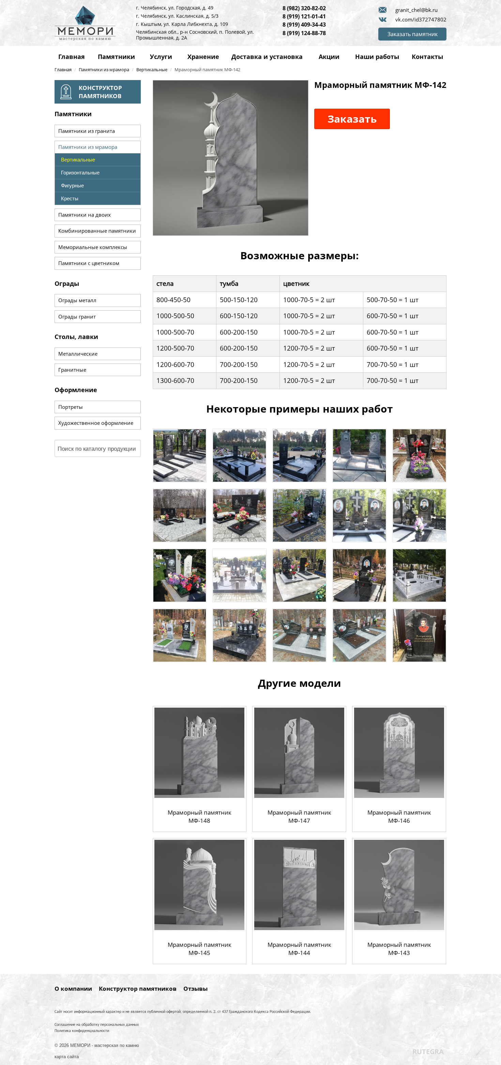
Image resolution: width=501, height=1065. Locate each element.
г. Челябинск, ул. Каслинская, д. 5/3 (177, 16)
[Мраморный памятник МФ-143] (399, 884)
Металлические (77, 353)
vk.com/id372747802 (420, 19)
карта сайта (67, 1056)
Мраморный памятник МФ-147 (299, 816)
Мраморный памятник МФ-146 (399, 816)
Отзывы (195, 988)
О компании (73, 988)
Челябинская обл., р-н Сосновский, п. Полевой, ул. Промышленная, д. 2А (195, 35)
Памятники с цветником (88, 263)
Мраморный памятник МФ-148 (199, 816)
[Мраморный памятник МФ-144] (299, 884)
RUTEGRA (428, 1051)
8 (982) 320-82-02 (304, 8)
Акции (329, 56)
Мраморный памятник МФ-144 (299, 949)
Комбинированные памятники (97, 230)
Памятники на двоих (84, 214)
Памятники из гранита (86, 130)
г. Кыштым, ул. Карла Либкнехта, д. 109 (182, 24)
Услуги (161, 56)
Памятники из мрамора (87, 146)
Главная (71, 56)
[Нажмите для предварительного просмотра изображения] (230, 157)
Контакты (427, 56)
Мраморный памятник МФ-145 (199, 949)
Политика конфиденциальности (82, 1031)
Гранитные (72, 369)
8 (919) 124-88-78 (304, 33)
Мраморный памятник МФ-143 (399, 949)
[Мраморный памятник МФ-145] (199, 884)
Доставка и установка (267, 56)
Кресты (69, 198)
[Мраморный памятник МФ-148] (199, 752)
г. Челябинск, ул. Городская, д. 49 (174, 7)
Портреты (70, 406)
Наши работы (377, 56)
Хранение (203, 56)
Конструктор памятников (138, 988)
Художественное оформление (95, 422)
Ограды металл (77, 300)
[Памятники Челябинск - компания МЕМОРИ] (85, 22)
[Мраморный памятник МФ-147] (299, 752)
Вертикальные (78, 160)
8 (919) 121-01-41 (304, 16)
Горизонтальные (80, 172)
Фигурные (72, 185)
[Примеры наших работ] (179, 455)
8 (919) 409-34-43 (304, 24)
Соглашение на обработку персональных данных (97, 1025)
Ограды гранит (77, 316)
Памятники (116, 56)
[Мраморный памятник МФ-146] (399, 752)
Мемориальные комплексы (92, 247)
